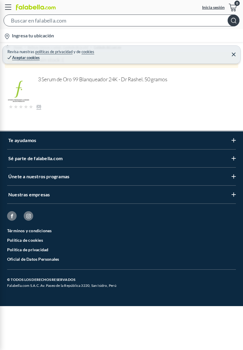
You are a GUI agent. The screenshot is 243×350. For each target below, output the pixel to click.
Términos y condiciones (29, 230)
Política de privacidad (27, 249)
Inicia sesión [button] (213, 7)
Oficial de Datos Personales (33, 259)
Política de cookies (25, 240)
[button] (121, 22)
